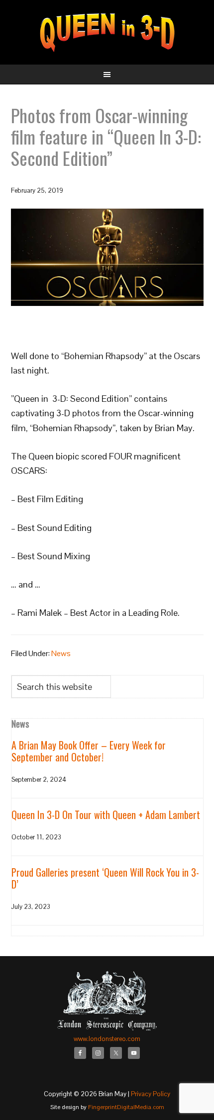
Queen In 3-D (107, 32)
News (61, 653)
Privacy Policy (150, 1094)
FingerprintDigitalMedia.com (126, 1107)
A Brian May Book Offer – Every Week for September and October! (88, 751)
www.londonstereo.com (107, 1039)
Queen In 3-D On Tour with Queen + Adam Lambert (105, 814)
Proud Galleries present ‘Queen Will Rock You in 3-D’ (105, 878)
